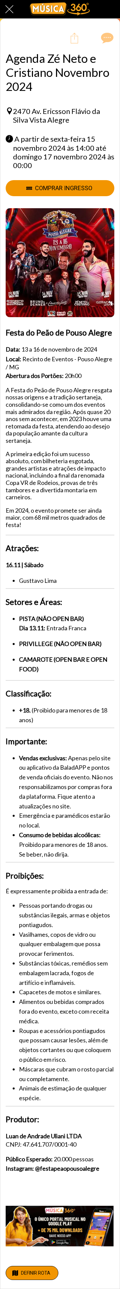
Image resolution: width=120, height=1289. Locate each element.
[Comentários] (106, 38)
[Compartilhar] (74, 38)
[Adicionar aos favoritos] (90, 38)
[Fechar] (9, 9)
